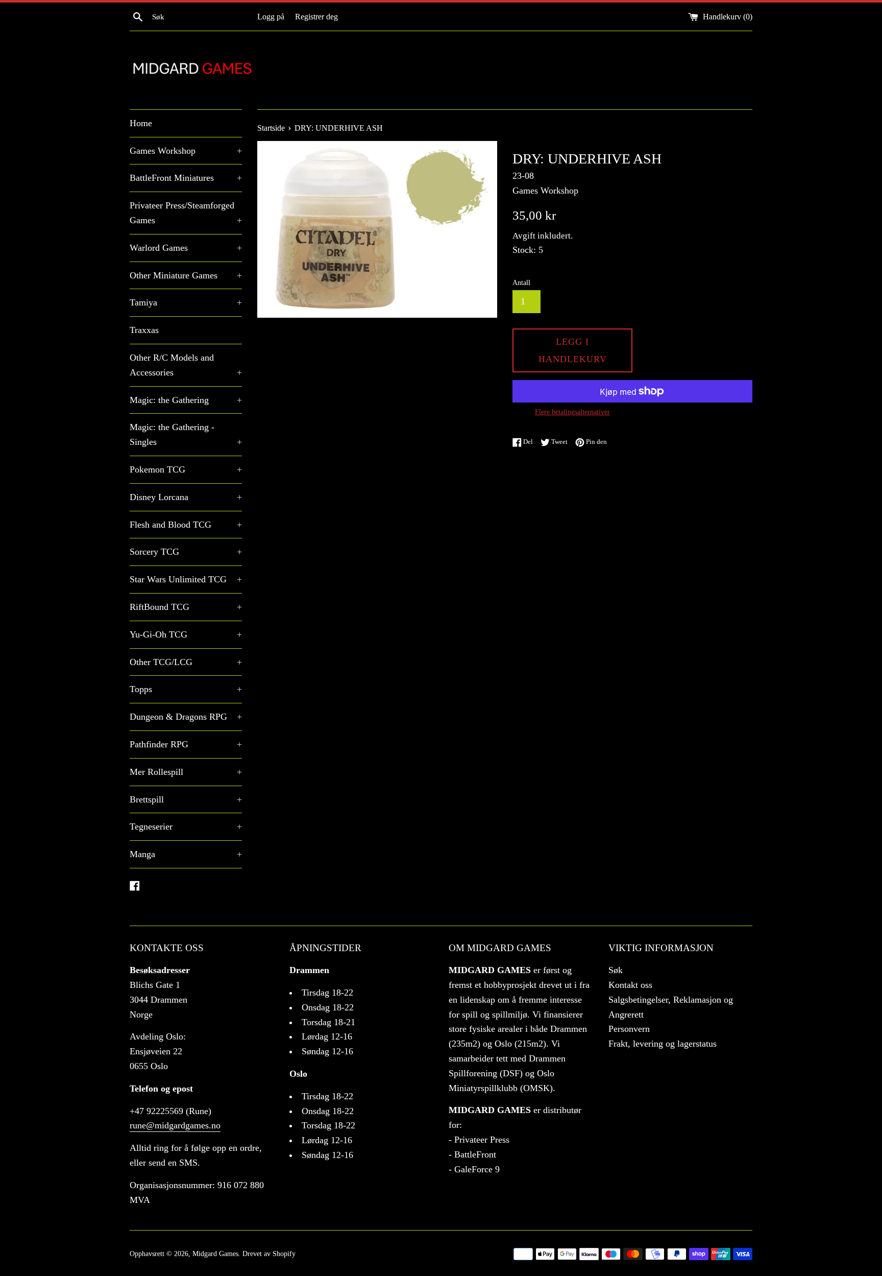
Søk (615, 970)
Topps (186, 689)
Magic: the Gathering (186, 400)
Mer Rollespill (186, 772)
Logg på (270, 16)
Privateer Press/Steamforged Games (186, 212)
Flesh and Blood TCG (186, 524)
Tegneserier (186, 826)
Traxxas (144, 330)
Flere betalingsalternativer (572, 412)
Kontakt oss (630, 985)
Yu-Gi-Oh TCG (186, 634)
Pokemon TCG (186, 469)
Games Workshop (186, 151)
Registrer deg (316, 16)
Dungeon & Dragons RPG (186, 717)
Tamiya (186, 302)
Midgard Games (215, 1253)
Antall (521, 282)
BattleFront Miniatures (186, 178)
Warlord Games (186, 248)
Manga (186, 854)
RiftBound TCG (186, 607)
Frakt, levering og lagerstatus (662, 1043)
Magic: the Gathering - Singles (186, 434)
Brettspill (186, 799)
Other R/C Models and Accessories (186, 364)
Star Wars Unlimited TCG (186, 579)
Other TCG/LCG (186, 662)
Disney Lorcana (186, 497)
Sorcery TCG (186, 552)
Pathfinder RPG (186, 744)
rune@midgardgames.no (175, 1125)
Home (141, 123)
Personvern (629, 1029)
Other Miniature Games (186, 275)
